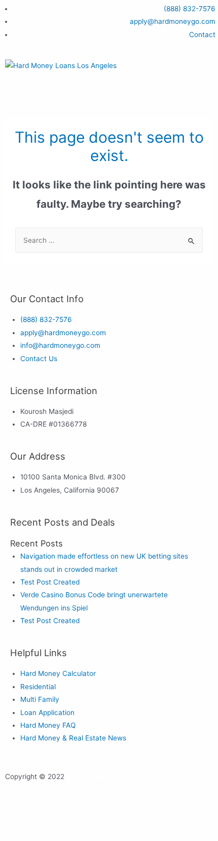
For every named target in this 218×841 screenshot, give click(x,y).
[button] (109, 92)
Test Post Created (50, 582)
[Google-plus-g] (72, 818)
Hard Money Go (92, 776)
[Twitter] (45, 818)
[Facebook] (17, 818)
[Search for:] (109, 240)
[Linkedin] (100, 818)
